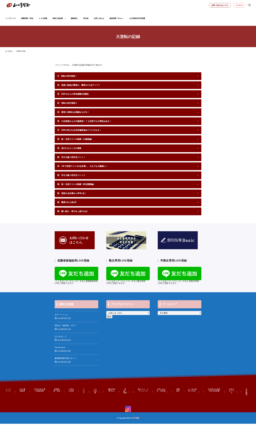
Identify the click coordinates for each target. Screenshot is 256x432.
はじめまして (61, 336)
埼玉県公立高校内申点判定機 (214, 390)
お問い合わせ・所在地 (161, 390)
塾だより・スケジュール (143, 390)
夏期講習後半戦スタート (66, 358)
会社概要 (246, 391)
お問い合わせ (99, 18)
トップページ (10, 18)
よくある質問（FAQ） (192, 390)
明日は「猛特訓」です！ (66, 325)
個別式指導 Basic (111, 390)
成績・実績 (125, 391)
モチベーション (62, 315)
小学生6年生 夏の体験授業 (39, 390)
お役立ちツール (231, 391)
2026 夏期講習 (22, 390)
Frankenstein (60, 347)
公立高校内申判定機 (137, 18)
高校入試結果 (58, 18)
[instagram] (128, 409)
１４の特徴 (43, 18)
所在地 (85, 18)
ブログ (84, 391)
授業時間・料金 (27, 18)
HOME (10, 51)
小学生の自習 (71, 390)
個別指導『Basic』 (116, 18)
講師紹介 (74, 18)
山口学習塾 (135, 418)
